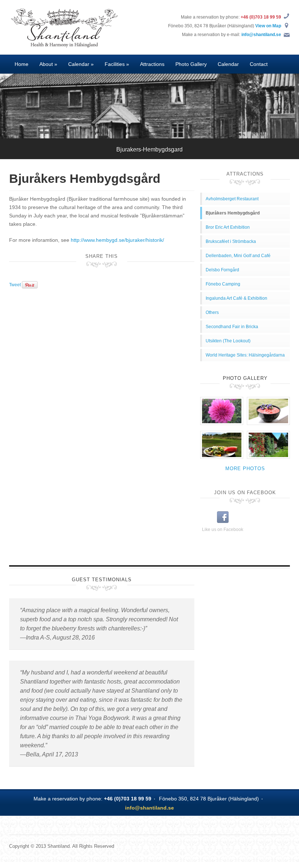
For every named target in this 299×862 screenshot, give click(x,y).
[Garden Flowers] (221, 410)
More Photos (245, 468)
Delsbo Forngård (222, 269)
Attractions (152, 64)
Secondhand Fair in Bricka (232, 326)
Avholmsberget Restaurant (232, 198)
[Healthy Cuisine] (268, 410)
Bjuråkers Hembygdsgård (233, 213)
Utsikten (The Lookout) (228, 340)
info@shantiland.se (261, 34)
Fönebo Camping (223, 284)
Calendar (228, 64)
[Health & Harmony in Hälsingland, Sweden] (64, 26)
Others (212, 312)
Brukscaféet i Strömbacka (231, 241)
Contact (259, 64)
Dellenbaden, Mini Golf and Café (238, 255)
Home (21, 64)
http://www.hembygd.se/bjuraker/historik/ (117, 240)
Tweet (15, 284)
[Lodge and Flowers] (268, 444)
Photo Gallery (191, 64)
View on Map (268, 25)
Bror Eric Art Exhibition (228, 227)
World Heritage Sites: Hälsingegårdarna (245, 355)
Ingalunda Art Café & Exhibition (236, 298)
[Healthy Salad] (221, 444)
